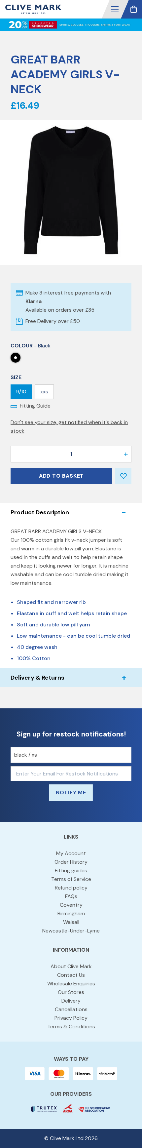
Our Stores (71, 992)
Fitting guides (71, 870)
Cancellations (71, 1009)
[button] (115, 9)
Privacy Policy (71, 1017)
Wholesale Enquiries (71, 983)
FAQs (71, 896)
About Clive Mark (71, 966)
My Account (71, 853)
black (15, 358)
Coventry (71, 904)
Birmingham (71, 913)
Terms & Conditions (71, 1026)
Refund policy (71, 887)
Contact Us (71, 974)
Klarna (33, 301)
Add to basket (61, 475)
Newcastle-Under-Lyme (71, 930)
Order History (71, 861)
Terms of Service (71, 879)
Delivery (71, 1000)
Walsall (71, 922)
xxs (44, 391)
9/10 (21, 391)
